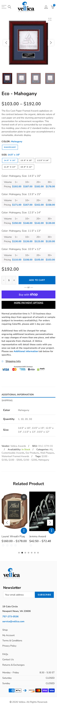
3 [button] (25, 552)
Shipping (7, 400)
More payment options (28, 302)
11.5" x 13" (10, 167)
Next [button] (51, 43)
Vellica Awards (18, 446)
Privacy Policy (9, 645)
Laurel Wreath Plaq (13, 536)
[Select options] (24, 531)
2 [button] (22, 552)
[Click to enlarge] (50, 19)
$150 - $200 (30, 459)
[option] (28, 42)
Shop (5, 629)
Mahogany (10, 147)
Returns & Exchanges (13, 664)
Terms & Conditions (12, 640)
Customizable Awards (13, 452)
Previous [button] (6, 43)
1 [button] (19, 552)
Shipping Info (13, 361)
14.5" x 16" (10, 160)
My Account (8, 635)
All (50, 449)
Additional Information (18, 394)
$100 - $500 (15, 459)
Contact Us (8, 659)
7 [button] (38, 552)
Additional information (26, 351)
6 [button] (35, 552)
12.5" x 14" (43, 160)
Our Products (32, 452)
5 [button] (31, 552)
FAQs (5, 654)
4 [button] (28, 552)
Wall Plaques (47, 452)
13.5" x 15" (26, 160)
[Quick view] (24, 497)
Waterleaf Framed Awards (15, 456)
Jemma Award (37, 536)
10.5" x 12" (26, 167)
